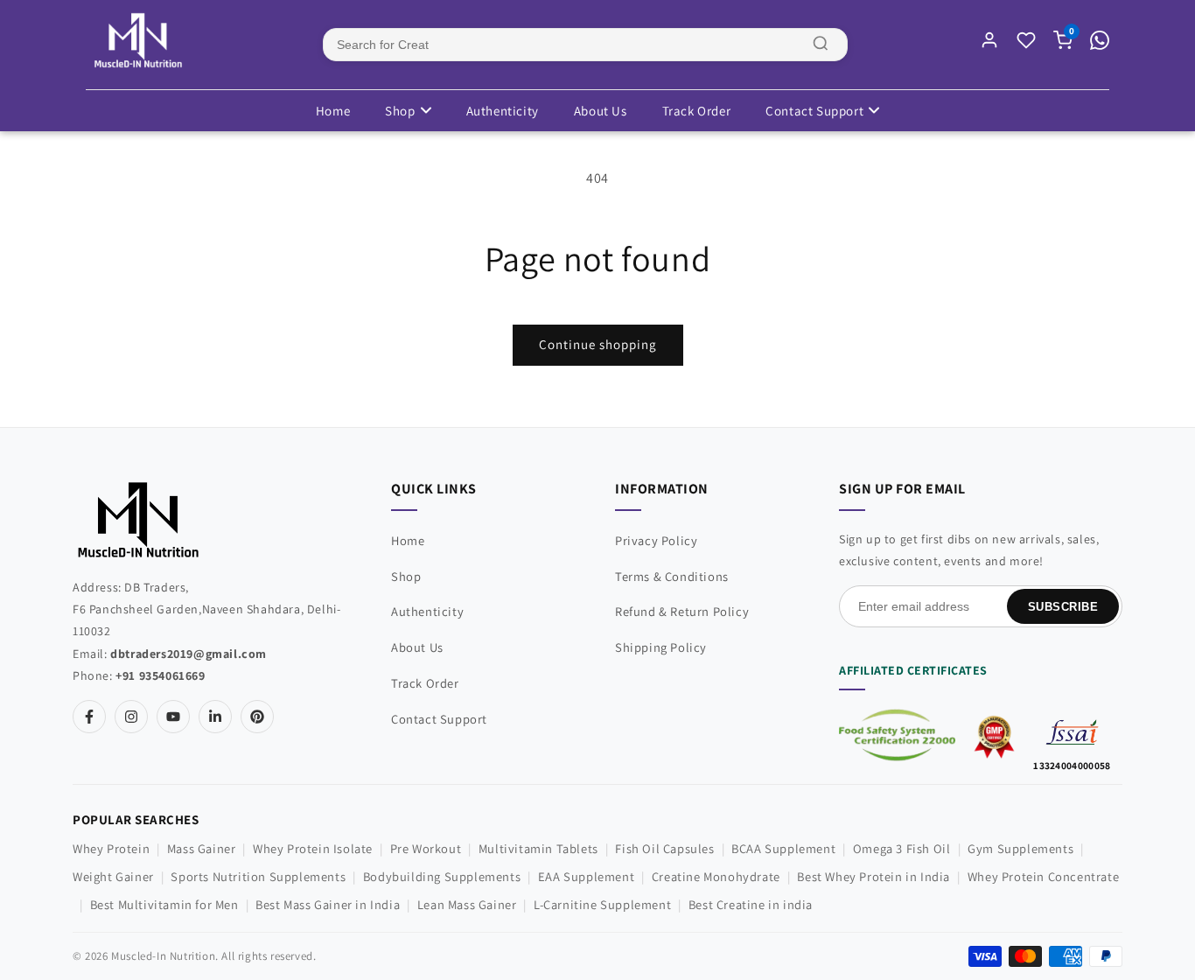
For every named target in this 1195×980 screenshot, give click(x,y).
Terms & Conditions (672, 576)
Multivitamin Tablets (538, 848)
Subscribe (1063, 606)
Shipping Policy (661, 647)
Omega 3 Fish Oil (902, 848)
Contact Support (814, 110)
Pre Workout (426, 848)
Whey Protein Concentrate (1043, 876)
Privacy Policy (656, 540)
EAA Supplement (586, 876)
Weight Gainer (113, 876)
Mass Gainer (201, 848)
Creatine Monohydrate (716, 876)
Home (333, 110)
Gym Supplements (1020, 848)
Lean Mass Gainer (467, 904)
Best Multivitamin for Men (164, 904)
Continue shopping (598, 344)
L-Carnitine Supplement (602, 904)
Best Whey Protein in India (873, 876)
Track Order (696, 110)
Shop (400, 110)
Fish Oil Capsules (664, 848)
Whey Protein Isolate (313, 848)
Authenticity (502, 110)
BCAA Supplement (783, 848)
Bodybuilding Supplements (442, 876)
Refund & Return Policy (682, 611)
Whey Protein (111, 848)
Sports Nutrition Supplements (258, 876)
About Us (600, 110)
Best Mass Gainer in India (327, 904)
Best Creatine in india (750, 904)
